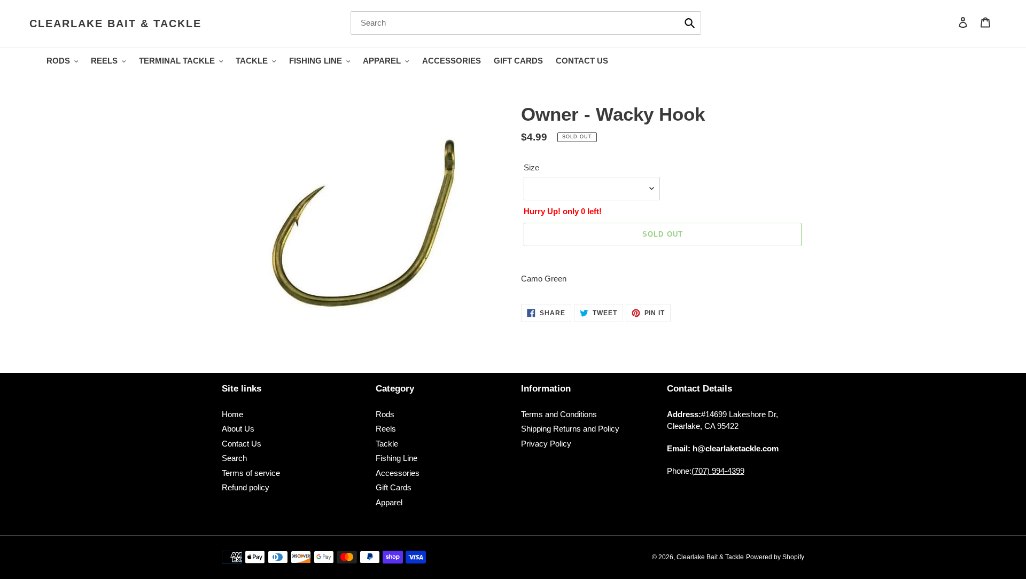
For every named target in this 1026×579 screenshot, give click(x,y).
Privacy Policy (546, 443)
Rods (385, 414)
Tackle (387, 443)
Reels (386, 428)
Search (234, 458)
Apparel (389, 502)
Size (531, 167)
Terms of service (251, 473)
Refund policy (245, 487)
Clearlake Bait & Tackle (115, 23)
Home (232, 414)
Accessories (397, 473)
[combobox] (526, 23)
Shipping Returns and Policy (570, 428)
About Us (238, 428)
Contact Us (241, 443)
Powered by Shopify (775, 557)
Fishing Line (396, 458)
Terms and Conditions (559, 414)
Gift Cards (393, 487)
